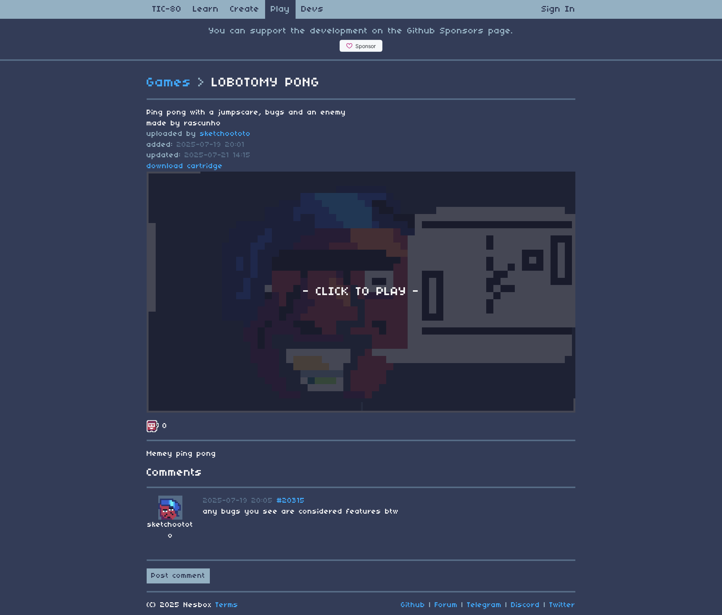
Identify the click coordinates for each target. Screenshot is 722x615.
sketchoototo (225, 134)
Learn (206, 9)
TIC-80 (167, 9)
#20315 (291, 501)
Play (280, 9)
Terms (226, 605)
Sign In (558, 9)
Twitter (562, 605)
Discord (525, 605)
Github (413, 605)
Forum (446, 605)
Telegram (484, 605)
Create (244, 9)
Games (169, 83)
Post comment (178, 576)
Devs (312, 9)
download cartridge (185, 166)
